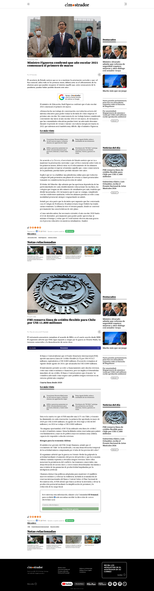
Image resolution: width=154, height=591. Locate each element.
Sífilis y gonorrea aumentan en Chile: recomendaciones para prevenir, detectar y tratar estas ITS (57, 150)
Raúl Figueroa (42, 237)
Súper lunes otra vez (89, 256)
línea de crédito (54, 527)
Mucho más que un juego (115, 91)
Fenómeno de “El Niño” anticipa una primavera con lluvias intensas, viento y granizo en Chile (86, 150)
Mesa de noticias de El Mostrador (39, 332)
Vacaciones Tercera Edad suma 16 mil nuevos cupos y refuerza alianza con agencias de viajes (57, 141)
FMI (29, 527)
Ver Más (114, 120)
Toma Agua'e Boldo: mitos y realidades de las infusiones (84, 140)
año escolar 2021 (32, 237)
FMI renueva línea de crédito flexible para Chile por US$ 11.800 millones (113, 173)
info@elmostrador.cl (39, 573)
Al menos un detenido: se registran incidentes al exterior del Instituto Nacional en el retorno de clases (73, 257)
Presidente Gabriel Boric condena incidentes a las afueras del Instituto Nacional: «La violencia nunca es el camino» (53, 257)
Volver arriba (30, 584)
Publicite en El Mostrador (85, 568)
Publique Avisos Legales (85, 570)
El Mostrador (33, 75)
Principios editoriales (63, 571)
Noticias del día (111, 147)
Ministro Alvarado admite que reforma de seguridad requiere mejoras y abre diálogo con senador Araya (114, 66)
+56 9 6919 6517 (31, 573)
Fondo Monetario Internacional (40, 527)
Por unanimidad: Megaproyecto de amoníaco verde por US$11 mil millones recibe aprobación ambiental (114, 114)
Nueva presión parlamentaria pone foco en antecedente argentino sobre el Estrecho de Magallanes (115, 103)
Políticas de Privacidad (63, 573)
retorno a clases (52, 237)
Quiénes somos (62, 567)
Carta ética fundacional (64, 569)
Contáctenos (82, 572)
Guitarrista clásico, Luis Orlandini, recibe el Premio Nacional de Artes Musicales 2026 (114, 185)
